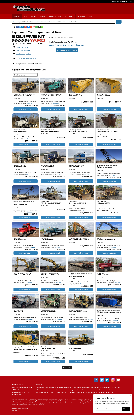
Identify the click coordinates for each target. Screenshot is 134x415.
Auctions (33, 16)
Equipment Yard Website (24, 47)
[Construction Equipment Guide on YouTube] (119, 381)
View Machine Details (26, 109)
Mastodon (15, 410)
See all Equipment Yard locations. (26, 59)
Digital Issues (81, 16)
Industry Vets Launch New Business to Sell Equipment (67, 45)
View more (30, 103)
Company (42, 16)
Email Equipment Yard (23, 50)
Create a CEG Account (118, 1)
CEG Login (129, 1)
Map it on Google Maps (23, 54)
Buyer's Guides (69, 16)
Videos (90, 16)
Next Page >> (67, 368)
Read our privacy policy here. (20, 408)
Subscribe (52, 16)
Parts (59, 16)
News (25, 16)
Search (118, 22)
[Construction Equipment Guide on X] (102, 381)
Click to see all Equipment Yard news (67, 50)
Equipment (17, 16)
